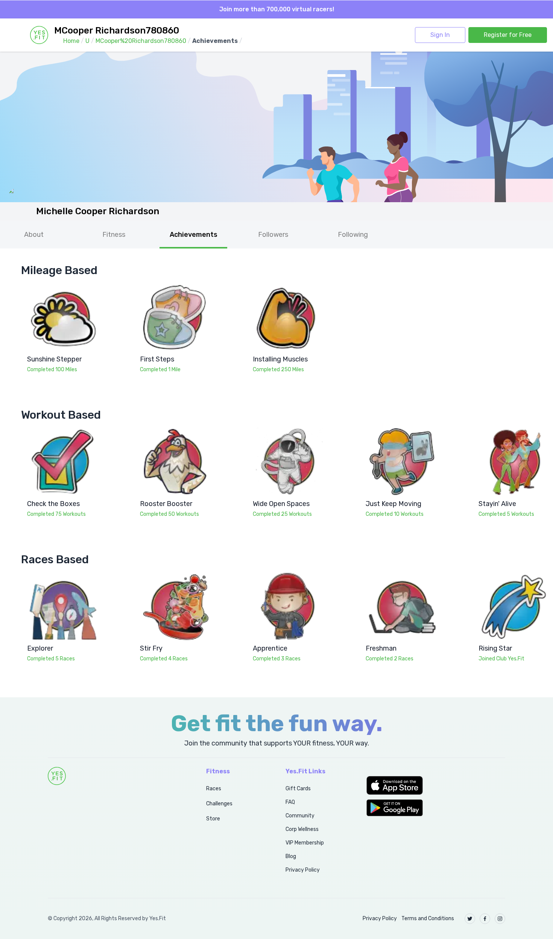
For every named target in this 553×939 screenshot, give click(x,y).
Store (213, 819)
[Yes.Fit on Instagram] (500, 918)
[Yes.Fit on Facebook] (485, 918)
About (34, 234)
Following (353, 234)
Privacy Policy (303, 870)
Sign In (440, 34)
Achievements (193, 234)
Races (213, 788)
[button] (435, 785)
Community (300, 815)
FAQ (290, 802)
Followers (273, 234)
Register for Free (508, 34)
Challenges (219, 803)
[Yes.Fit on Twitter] (470, 918)
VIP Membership (305, 843)
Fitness (113, 234)
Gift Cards (298, 788)
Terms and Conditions (427, 918)
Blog (291, 856)
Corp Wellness (302, 829)
